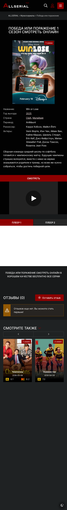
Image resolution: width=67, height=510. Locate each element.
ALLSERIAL (13, 15)
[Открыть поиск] (45, 5)
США (28, 117)
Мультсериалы (27, 15)
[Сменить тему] (62, 505)
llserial (16, 5)
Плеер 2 (50, 222)
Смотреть (33, 178)
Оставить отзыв (51, 297)
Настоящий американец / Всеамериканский (50, 368)
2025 (29, 113)
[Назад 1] (18, 334)
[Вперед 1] (49, 334)
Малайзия (38, 117)
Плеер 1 (16, 222)
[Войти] (52, 5)
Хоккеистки (18, 371)
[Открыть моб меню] (60, 5)
